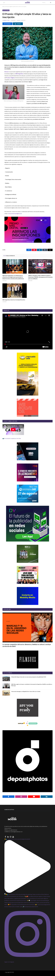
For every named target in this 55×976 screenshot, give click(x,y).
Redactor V (7, 20)
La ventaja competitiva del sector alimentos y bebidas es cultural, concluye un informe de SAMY (27, 645)
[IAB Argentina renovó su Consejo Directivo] (14, 290)
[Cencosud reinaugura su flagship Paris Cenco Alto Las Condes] (6, 693)
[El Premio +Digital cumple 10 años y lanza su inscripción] (27, 43)
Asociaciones (6, 10)
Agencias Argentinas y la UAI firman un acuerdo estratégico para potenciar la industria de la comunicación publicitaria (13, 277)
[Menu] (4, 2)
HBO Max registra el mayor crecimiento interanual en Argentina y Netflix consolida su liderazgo (31, 685)
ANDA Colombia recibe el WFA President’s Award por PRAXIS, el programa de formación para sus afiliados (40, 277)
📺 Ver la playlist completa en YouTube (12, 438)
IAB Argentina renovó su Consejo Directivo (13, 299)
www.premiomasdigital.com (15, 213)
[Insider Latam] (27, 2)
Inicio (3, 6)
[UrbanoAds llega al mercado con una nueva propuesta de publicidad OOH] (6, 678)
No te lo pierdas (8, 672)
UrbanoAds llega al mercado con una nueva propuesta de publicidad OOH (28, 677)
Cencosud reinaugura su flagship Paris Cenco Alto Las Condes (25, 691)
